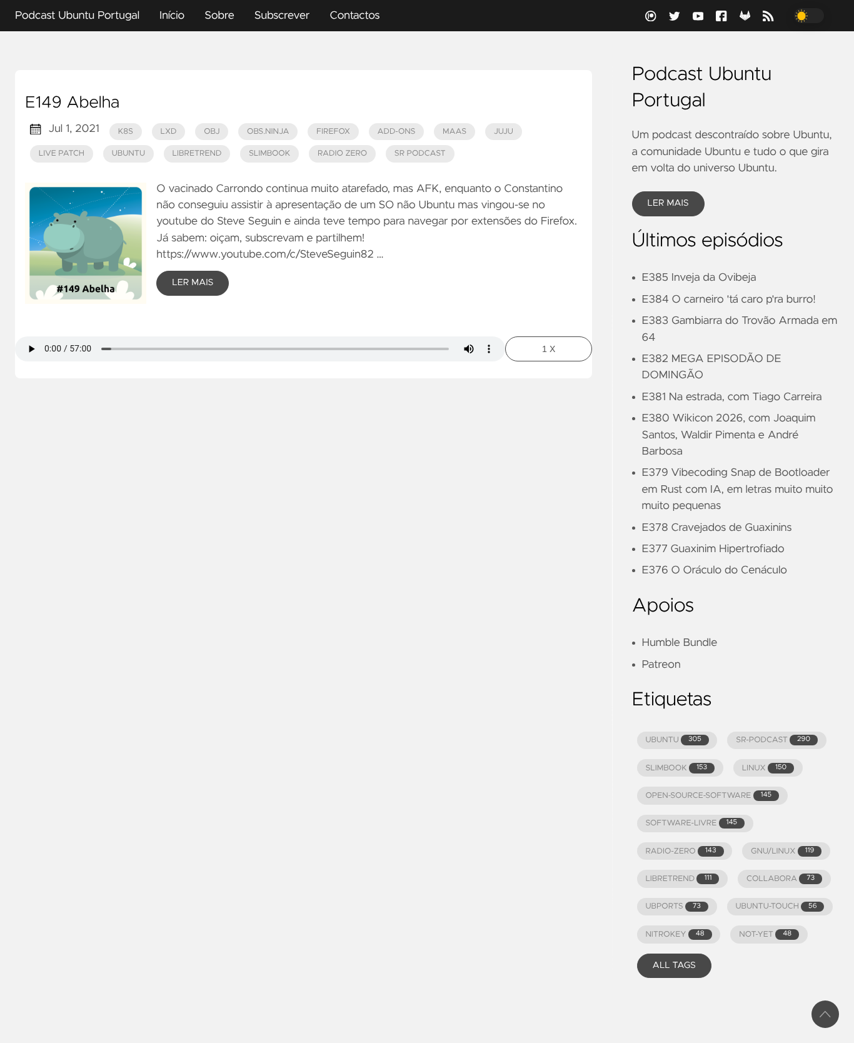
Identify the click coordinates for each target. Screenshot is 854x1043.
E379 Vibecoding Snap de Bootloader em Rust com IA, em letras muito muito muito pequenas (737, 489)
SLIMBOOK (676, 768)
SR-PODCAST (773, 740)
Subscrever (282, 15)
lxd (169, 132)
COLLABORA (780, 879)
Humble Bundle (680, 642)
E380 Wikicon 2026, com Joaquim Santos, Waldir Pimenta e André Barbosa (729, 435)
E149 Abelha (72, 103)
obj (211, 132)
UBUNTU (673, 740)
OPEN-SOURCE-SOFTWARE (708, 796)
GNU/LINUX (782, 851)
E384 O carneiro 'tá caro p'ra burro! (729, 299)
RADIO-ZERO (680, 851)
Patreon (661, 664)
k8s (125, 132)
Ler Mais (192, 282)
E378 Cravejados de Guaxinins (717, 527)
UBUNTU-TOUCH (775, 906)
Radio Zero (342, 153)
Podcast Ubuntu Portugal (77, 15)
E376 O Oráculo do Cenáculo (714, 570)
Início (171, 15)
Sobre (219, 15)
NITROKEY (674, 934)
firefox (333, 132)
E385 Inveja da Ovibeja (699, 277)
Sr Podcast (420, 153)
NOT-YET (765, 934)
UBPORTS (672, 906)
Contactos (354, 15)
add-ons (396, 132)
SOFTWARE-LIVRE (691, 823)
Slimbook (269, 153)
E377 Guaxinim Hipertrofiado (713, 549)
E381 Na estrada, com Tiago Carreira (732, 397)
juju (503, 132)
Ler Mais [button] (668, 203)
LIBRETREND (678, 879)
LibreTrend (197, 153)
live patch (61, 153)
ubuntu (128, 153)
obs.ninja (268, 132)
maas (454, 132)
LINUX (764, 768)
